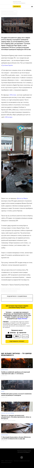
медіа (12, 11)
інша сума (25, 336)
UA (32, 6)
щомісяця (13, 332)
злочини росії (5, 11)
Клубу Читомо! (22, 318)
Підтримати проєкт (17, 341)
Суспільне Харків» (7, 65)
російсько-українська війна (9, 14)
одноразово (22, 332)
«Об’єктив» (12, 95)
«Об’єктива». (9, 117)
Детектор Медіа (22, 198)
